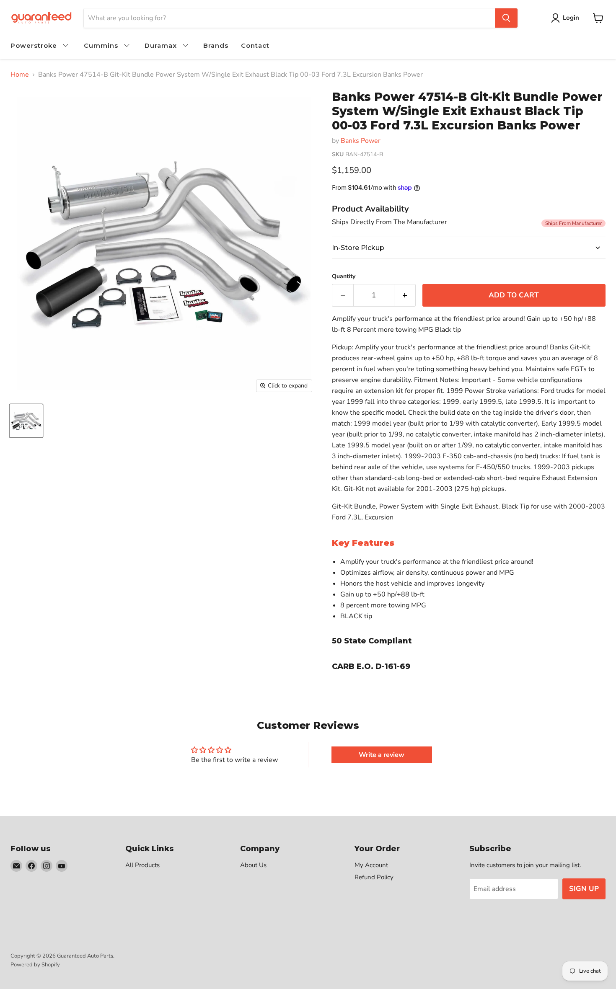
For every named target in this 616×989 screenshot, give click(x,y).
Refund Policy (374, 877)
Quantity (343, 276)
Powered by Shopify (35, 964)
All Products (142, 865)
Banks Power (360, 140)
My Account (371, 865)
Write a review (381, 754)
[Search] (506, 18)
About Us (253, 865)
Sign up (584, 888)
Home (19, 74)
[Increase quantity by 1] (405, 295)
